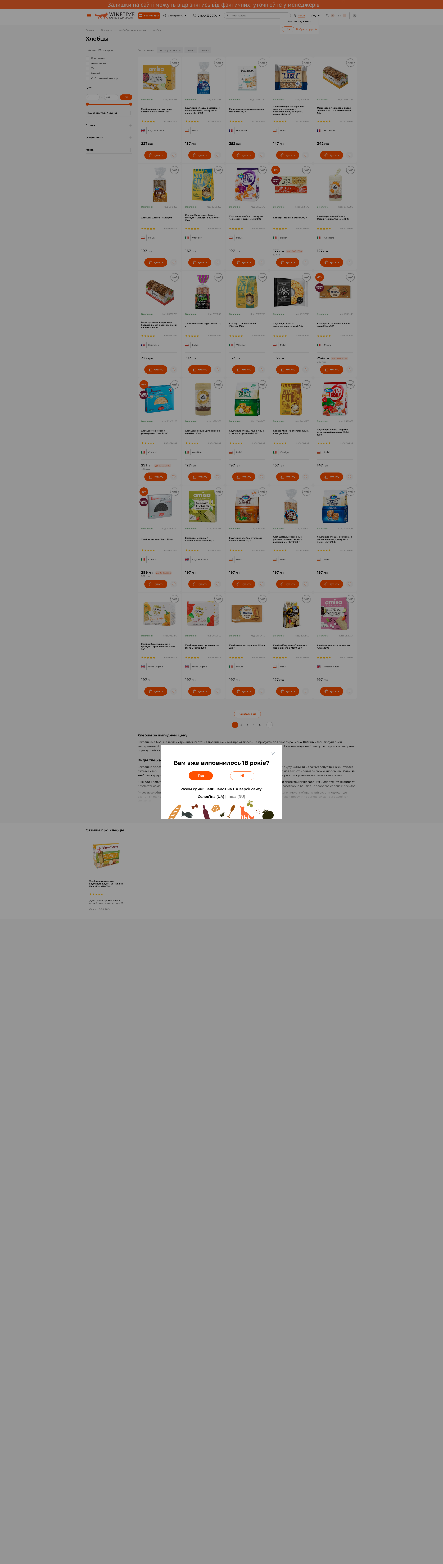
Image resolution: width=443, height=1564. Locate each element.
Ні (242, 776)
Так (201, 776)
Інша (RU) (236, 797)
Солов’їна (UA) (211, 797)
